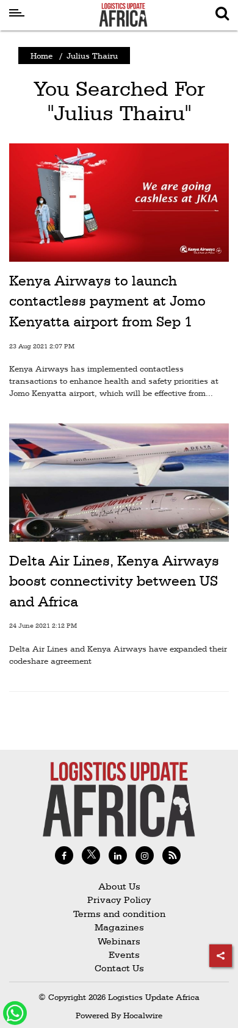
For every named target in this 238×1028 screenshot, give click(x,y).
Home (41, 55)
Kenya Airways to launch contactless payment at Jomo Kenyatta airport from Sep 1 (107, 301)
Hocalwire (142, 1015)
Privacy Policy (119, 899)
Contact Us (119, 968)
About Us (119, 886)
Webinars (119, 941)
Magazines (119, 927)
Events (119, 954)
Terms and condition (119, 913)
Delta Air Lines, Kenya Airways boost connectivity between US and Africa (114, 581)
